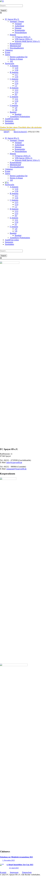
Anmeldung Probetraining (20, 116)
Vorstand (18, 24)
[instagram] (6, 134)
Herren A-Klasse (16, 59)
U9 (16, 108)
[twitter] (3, 134)
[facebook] (2, 134)
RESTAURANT (20, 132)
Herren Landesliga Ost (18, 57)
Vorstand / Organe (17, 21)
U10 (16, 101)
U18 (16, 70)
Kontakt (3, 872)
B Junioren (14, 72)
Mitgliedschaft (15, 46)
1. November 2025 (8, 860)
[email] (0, 134)
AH (11, 61)
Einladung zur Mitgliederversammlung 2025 (16, 857)
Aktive (7, 55)
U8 (16, 110)
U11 (16, 99)
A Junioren (14, 66)
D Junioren (14, 88)
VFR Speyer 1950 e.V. (24, 39)
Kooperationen (15, 44)
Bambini (13, 112)
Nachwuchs (9, 63)
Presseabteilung (21, 32)
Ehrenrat (18, 28)
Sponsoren (9, 121)
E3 (16, 103)
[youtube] (5, 134)
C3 (16, 86)
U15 (16, 81)
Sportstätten (9, 123)
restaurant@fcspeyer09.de (16, 469)
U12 (16, 92)
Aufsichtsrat (19, 26)
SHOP (6, 132)
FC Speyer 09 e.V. (12, 19)
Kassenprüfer (20, 30)
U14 (16, 83)
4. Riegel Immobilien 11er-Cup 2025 (20, 865)
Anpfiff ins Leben (12, 119)
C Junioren (14, 79)
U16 (16, 77)
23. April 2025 (14, 868)
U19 (16, 68)
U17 (16, 74)
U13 (16, 90)
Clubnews (9, 50)
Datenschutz (27, 872)
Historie (13, 35)
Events (7, 52)
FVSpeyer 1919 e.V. (23, 37)
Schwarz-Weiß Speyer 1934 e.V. (27, 41)
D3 (16, 94)
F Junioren (14, 105)
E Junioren (14, 97)
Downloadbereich (17, 48)
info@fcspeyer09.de (14, 462)
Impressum (14, 872)
